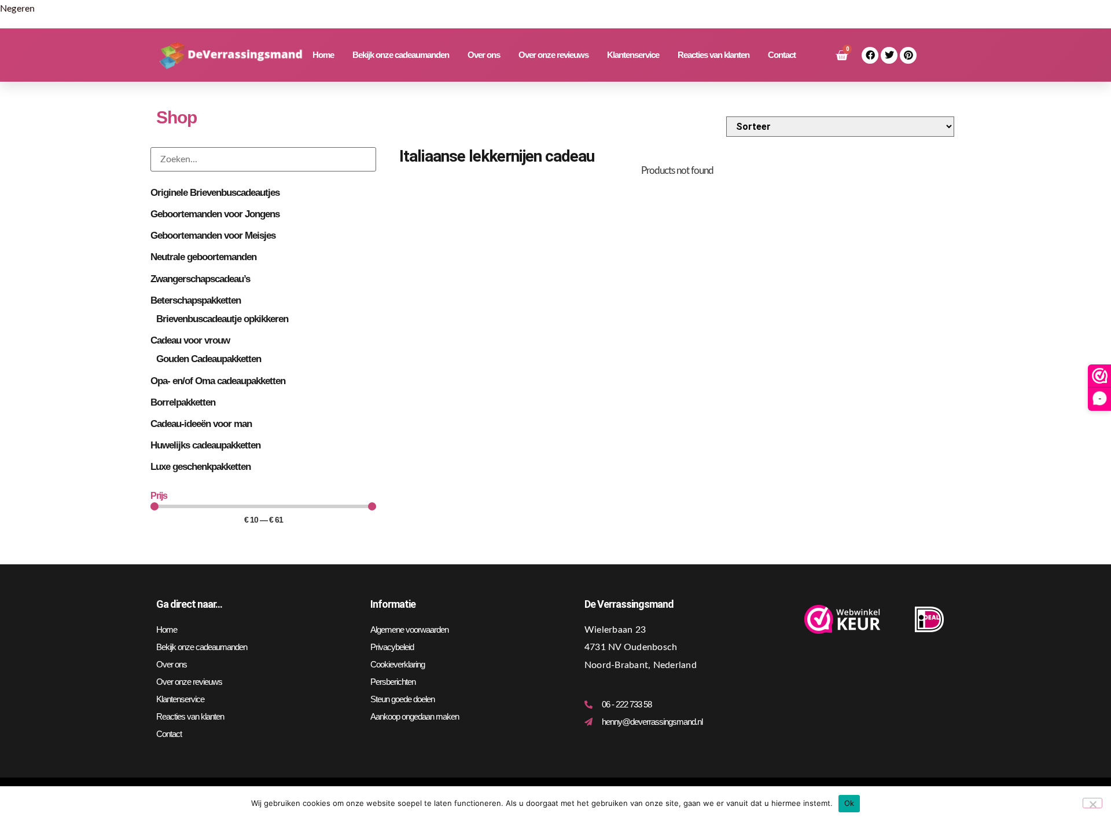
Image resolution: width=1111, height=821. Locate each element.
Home (323, 55)
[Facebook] (870, 55)
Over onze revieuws (553, 55)
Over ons (484, 55)
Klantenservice (633, 55)
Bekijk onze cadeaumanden (400, 55)
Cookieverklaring (397, 664)
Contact (782, 55)
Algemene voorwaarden (409, 629)
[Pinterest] (908, 55)
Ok (849, 803)
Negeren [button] (17, 8)
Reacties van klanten (713, 55)
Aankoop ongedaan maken (414, 716)
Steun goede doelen (402, 699)
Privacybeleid (392, 647)
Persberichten (392, 682)
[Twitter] (889, 55)
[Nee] (1092, 803)
